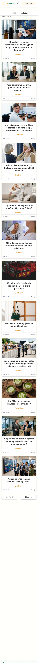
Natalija (33, 58)
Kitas (27, 497)
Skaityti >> (19, 54)
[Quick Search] (18, 3)
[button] (3, 3)
